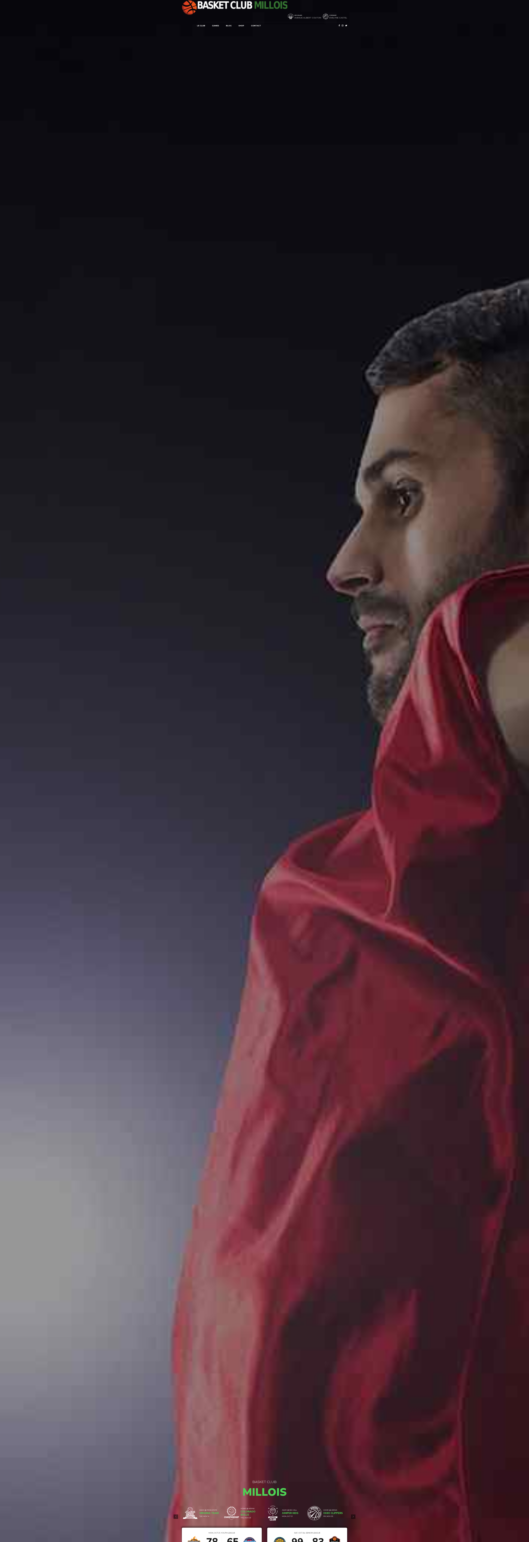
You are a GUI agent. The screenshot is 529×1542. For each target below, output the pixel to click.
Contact (256, 26)
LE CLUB (201, 26)
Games (215, 26)
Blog (229, 26)
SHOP (241, 26)
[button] (176, 1516)
